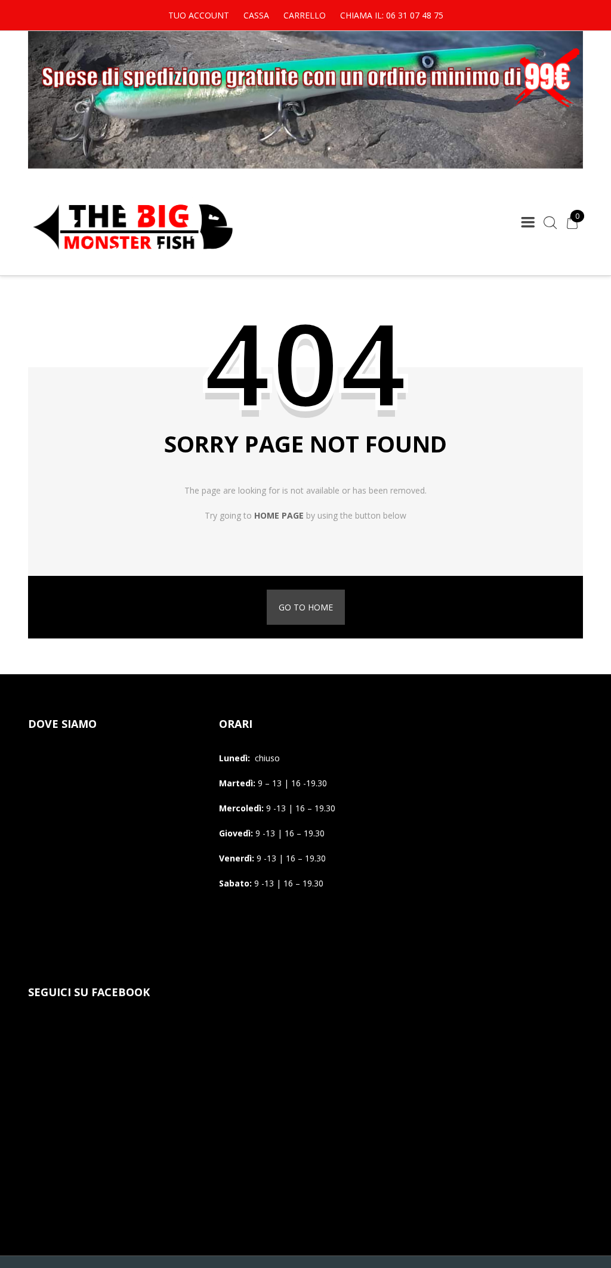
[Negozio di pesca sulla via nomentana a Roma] (132, 257)
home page (279, 515)
